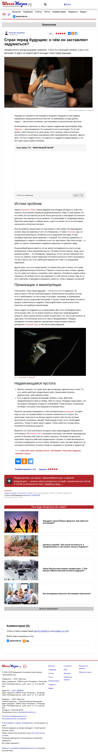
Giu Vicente (22, 377)
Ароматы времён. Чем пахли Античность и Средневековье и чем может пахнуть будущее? (65, 546)
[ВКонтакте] (69, 33)
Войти (68, 4)
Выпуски (16, 12)
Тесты (47, 12)
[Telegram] (76, 33)
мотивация (56, 451)
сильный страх (31, 324)
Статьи (38, 12)
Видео (83, 12)
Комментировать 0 (25, 469)
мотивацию (69, 411)
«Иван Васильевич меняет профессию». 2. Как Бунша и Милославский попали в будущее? (65, 570)
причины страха (29, 210)
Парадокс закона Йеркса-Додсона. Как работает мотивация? (65, 522)
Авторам (67, 673)
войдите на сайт (61, 631)
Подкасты (73, 12)
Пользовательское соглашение (14, 719)
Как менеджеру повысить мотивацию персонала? (67, 594)
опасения (71, 232)
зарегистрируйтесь (42, 631)
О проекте (68, 666)
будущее (18, 129)
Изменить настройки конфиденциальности (18, 748)
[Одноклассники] (72, 33)
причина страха (22, 453)
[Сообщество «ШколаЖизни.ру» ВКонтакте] (20, 16)
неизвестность (36, 434)
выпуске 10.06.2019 (32, 495)
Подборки (28, 12)
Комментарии (59, 12)
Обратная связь (85, 672)
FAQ (65, 670)
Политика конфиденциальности (14, 716)
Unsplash (32, 377)
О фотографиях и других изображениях (17, 723)
